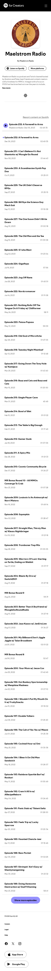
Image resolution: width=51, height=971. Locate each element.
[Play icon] (5, 125)
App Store (17, 954)
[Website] (25, 95)
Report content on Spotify (36, 117)
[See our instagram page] (20, 943)
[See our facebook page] (6, 943)
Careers (7, 924)
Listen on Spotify (17, 68)
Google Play (18, 964)
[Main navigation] (46, 6)
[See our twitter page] (13, 943)
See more (6, 88)
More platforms (37, 68)
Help (6, 935)
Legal (6, 930)
